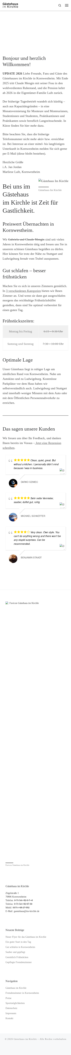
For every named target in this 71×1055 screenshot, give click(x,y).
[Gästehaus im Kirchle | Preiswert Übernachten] (10, 5)
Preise (8, 998)
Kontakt (9, 1018)
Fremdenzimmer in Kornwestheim (22, 993)
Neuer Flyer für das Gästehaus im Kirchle (26, 937)
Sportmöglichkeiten (15, 1003)
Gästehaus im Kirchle (16, 988)
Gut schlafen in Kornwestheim (20, 947)
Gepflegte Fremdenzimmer (19, 962)
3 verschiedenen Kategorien (23, 291)
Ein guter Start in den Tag (18, 942)
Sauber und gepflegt (15, 952)
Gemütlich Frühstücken (17, 957)
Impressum (11, 1013)
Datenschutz (11, 1008)
